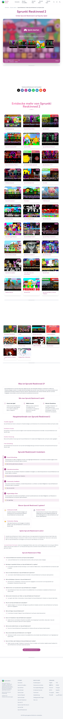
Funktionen (35, 692)
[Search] (54, 2)
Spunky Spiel (48, 2)
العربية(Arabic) (59, 695)
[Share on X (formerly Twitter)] (18, 90)
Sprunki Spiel (40, 2)
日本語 (57, 685)
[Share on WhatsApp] (33, 90)
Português (51, 692)
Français (58, 687)
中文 (57, 682)
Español (57, 690)
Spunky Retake (21, 697)
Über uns (35, 700)
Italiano (57, 692)
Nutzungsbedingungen (38, 687)
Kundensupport (37, 682)
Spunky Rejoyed (21, 695)
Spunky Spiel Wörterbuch (23, 705)
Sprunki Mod (33, 2)
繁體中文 (51, 685)
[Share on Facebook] (22, 90)
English (50, 682)
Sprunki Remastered (22, 709)
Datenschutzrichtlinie (38, 685)
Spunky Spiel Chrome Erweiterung (6, 693)
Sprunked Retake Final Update (11, 545)
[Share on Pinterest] (44, 90)
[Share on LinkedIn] (29, 90)
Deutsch (51, 687)
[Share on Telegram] (37, 90)
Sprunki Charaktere (22, 700)
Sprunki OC (20, 702)
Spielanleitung (36, 695)
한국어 (50, 690)
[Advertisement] (31, 74)
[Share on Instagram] (25, 90)
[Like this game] (56, 60)
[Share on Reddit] (40, 90)
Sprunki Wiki (20, 707)
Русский (51, 695)
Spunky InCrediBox (24, 2)
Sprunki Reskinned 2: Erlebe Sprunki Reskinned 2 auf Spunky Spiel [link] (31, 7)
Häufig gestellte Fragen (38, 697)
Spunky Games (13, 7)
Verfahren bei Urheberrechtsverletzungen (7, 696)
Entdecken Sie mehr (37, 690)
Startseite (17, 2)
